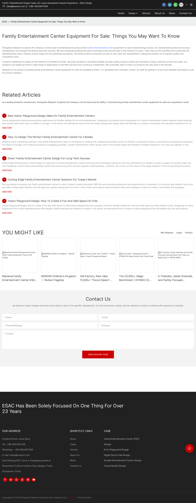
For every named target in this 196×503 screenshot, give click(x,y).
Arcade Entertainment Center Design (122, 460)
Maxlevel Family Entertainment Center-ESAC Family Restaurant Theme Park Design (19, 278)
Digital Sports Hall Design (117, 455)
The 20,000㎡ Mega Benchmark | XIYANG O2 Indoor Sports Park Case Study (134, 278)
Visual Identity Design (115, 465)
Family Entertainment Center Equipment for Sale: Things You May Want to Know (48, 21)
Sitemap (72, 497)
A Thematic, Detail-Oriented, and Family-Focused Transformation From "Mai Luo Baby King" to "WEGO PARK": (175, 278)
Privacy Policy (84, 497)
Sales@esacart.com (20, 455)
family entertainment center (100, 47)
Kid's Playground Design (116, 449)
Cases (179, 232)
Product (188, 232)
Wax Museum (167, 232)
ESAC (4, 21)
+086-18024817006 (38, 6)
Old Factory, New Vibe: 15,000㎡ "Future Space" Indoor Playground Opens (95, 278)
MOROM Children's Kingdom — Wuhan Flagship (58, 278)
